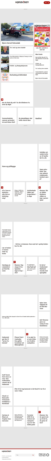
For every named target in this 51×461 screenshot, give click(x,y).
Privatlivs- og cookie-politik (6, 456)
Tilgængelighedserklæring (6, 459)
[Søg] (33, 455)
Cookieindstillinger (5, 457)
